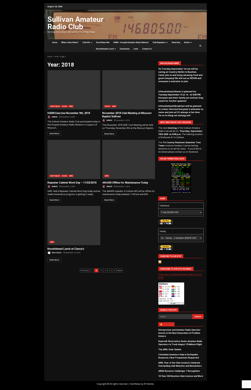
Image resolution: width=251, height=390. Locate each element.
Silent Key (176, 42)
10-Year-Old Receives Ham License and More (180, 376)
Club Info (86, 42)
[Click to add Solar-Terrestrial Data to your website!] (181, 177)
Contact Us (147, 49)
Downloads (125, 49)
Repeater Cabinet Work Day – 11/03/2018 (73, 159)
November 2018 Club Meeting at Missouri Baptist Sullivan (128, 89)
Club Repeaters (159, 42)
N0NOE (54, 117)
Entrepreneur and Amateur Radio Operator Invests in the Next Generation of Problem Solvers (179, 333)
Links (135, 49)
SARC (71, 106)
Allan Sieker (56, 253)
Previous (85, 270)
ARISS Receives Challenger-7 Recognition (179, 371)
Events (187, 42)
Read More (54, 133)
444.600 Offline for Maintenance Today (128, 159)
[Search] (200, 45)
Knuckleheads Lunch (105, 49)
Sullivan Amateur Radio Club (75, 23)
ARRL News (167, 324)
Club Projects (55, 106)
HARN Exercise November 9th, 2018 (73, 89)
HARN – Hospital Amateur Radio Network (131, 42)
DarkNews (135, 383)
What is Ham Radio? (70, 42)
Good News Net (102, 42)
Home (54, 42)
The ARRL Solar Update (169, 349)
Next (119, 270)
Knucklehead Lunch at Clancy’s (73, 225)
